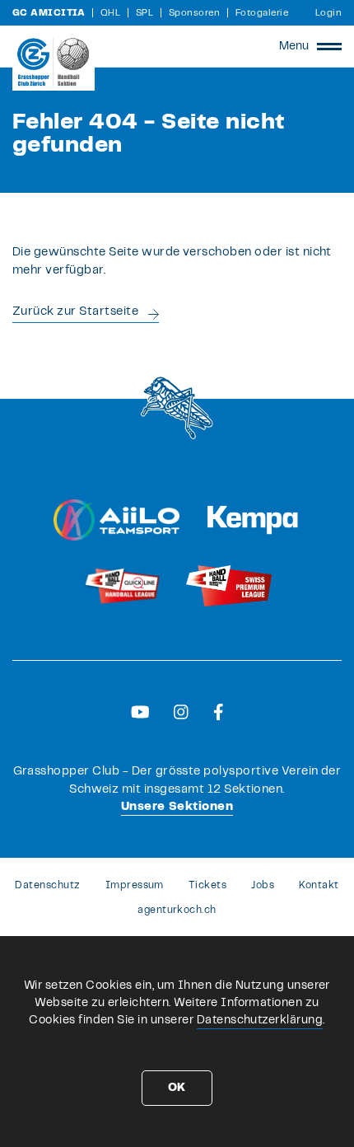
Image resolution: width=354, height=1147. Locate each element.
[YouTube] (140, 712)
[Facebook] (218, 712)
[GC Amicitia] (53, 62)
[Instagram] (181, 712)
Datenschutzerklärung (260, 1020)
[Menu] (329, 46)
